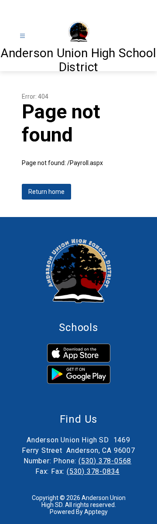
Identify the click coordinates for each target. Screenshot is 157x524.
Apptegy (96, 511)
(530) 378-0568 (104, 461)
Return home (46, 191)
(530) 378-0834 (93, 471)
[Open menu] (22, 36)
